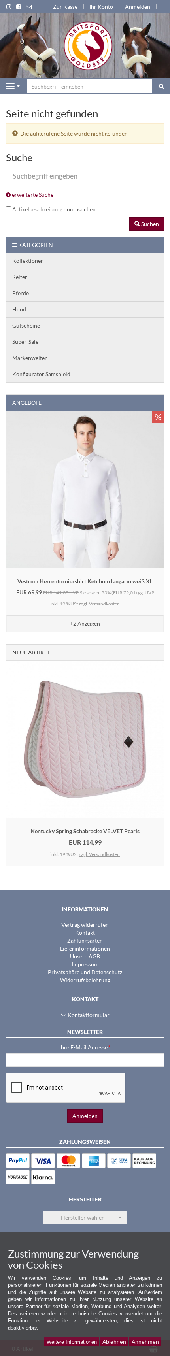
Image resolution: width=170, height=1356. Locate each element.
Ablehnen (114, 1342)
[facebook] (18, 6)
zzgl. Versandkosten (99, 604)
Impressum (85, 964)
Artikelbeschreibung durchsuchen (54, 209)
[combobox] (85, 1217)
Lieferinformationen (85, 948)
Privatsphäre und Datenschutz (85, 972)
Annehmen (145, 1342)
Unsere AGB (85, 956)
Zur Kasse (65, 6)
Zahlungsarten (85, 940)
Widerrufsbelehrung (85, 980)
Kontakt (85, 932)
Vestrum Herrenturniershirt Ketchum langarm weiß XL (85, 581)
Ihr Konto (101, 6)
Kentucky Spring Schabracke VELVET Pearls (85, 831)
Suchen (149, 224)
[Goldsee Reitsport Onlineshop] (85, 45)
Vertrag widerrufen (85, 924)
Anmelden (137, 6)
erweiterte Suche (32, 194)
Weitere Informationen (72, 1342)
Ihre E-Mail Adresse (84, 1047)
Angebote (27, 402)
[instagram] (8, 6)
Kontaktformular (88, 1014)
